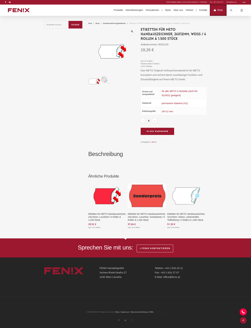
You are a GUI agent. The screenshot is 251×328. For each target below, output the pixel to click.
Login (244, 2)
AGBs (151, 312)
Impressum (125, 312)
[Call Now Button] (243, 312)
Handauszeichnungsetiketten (114, 23)
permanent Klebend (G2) (175, 103)
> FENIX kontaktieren (155, 248)
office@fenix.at (171, 277)
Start (90, 23)
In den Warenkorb (157, 131)
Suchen (75, 25)
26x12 (153, 142)
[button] (132, 31)
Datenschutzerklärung (139, 312)
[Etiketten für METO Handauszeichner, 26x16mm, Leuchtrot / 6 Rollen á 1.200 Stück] (107, 195)
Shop (97, 23)
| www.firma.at (159, 312)
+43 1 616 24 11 (173, 268)
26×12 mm (167, 111)
